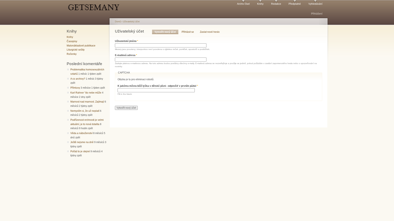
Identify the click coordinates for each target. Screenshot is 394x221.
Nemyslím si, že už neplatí (84, 110)
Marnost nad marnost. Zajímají (87, 101)
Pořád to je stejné (80, 151)
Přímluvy (75, 87)
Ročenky (72, 54)
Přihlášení (316, 13)
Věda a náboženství (81, 133)
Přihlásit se (188, 31)
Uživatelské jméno (126, 41)
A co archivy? (77, 78)
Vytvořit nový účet (166, 31)
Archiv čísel (243, 3)
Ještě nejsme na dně (82, 142)
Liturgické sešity (76, 49)
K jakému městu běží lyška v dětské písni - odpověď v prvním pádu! (158, 86)
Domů (118, 21)
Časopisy (72, 41)
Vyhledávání (315, 3)
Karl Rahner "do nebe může (85, 92)
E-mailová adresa (126, 55)
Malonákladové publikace (81, 45)
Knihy (260, 3)
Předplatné (295, 3)
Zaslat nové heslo (210, 31)
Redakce (276, 3)
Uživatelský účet (131, 21)
